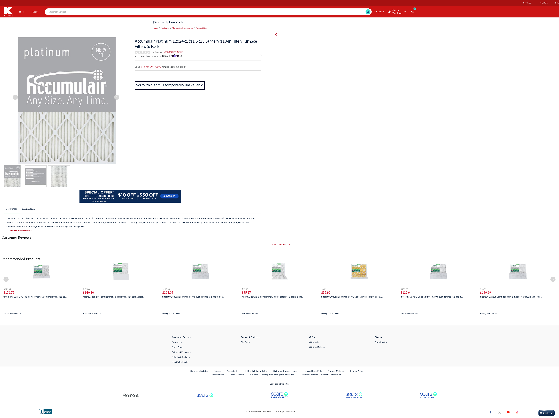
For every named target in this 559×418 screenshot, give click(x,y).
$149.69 (485, 292)
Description (11, 208)
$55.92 (325, 292)
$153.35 (404, 289)
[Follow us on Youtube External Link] (508, 412)
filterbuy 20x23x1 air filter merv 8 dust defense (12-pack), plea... (511, 296)
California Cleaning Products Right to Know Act (272, 374)
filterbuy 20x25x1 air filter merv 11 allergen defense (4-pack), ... (352, 296)
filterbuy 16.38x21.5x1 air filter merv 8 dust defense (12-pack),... (432, 296)
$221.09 (7, 289)
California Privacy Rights (256, 371)
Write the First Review (173, 52)
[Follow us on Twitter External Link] (499, 412)
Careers (217, 371)
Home (155, 28)
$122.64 (406, 292)
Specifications (28, 209)
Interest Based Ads (313, 371)
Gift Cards (245, 342)
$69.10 (245, 289)
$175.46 (86, 289)
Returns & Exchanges (181, 352)
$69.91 (324, 289)
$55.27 (246, 292)
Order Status (177, 347)
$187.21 (484, 289)
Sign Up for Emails (180, 362)
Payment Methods (336, 371)
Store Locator (381, 342)
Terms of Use (218, 374)
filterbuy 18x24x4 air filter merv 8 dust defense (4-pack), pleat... (113, 296)
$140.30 (88, 292)
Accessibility (232, 371)
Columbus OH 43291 (151, 66)
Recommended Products (20, 259)
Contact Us (177, 342)
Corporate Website (199, 371)
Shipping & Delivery (181, 357)
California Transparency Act (286, 371)
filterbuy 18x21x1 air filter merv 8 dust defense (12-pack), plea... (193, 296)
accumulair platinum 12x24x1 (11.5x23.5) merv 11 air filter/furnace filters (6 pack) (196, 44)
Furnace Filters (201, 28)
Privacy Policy (356, 371)
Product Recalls (237, 374)
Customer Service (181, 337)
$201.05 (167, 292)
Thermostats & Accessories (182, 28)
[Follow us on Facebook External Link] (491, 412)
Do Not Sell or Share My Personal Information (320, 374)
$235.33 (166, 289)
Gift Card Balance (317, 347)
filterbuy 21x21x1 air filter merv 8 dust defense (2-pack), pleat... (272, 296)
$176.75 (8, 292)
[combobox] (208, 11)
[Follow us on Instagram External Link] (517, 412)
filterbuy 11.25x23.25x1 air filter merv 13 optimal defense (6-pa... (35, 296)
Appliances (165, 28)
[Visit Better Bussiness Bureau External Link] (45, 411)
